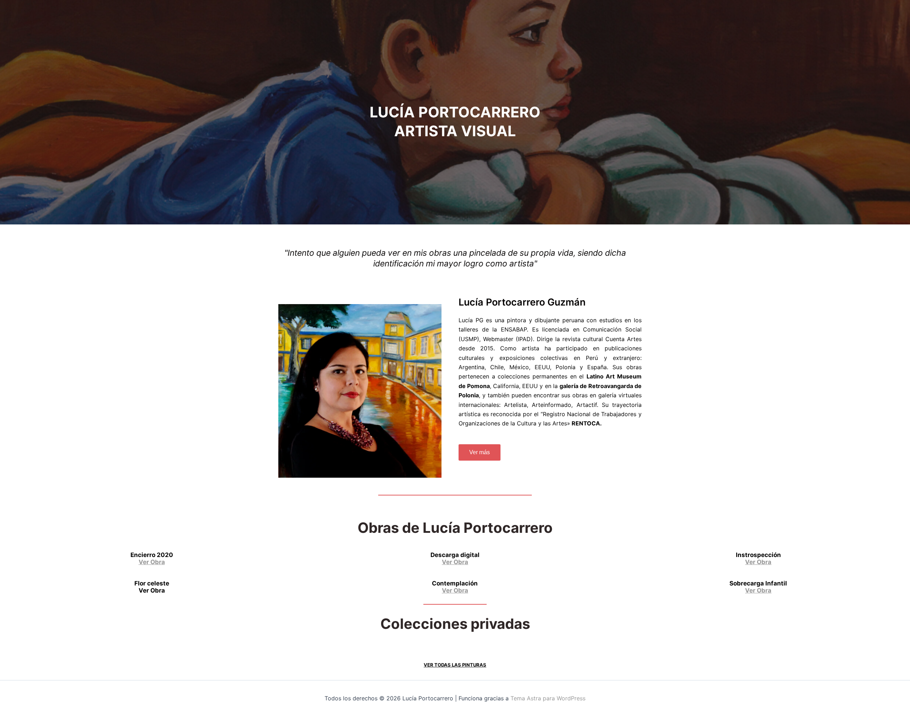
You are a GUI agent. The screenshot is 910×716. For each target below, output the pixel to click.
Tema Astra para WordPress (547, 698)
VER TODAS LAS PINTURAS (455, 665)
